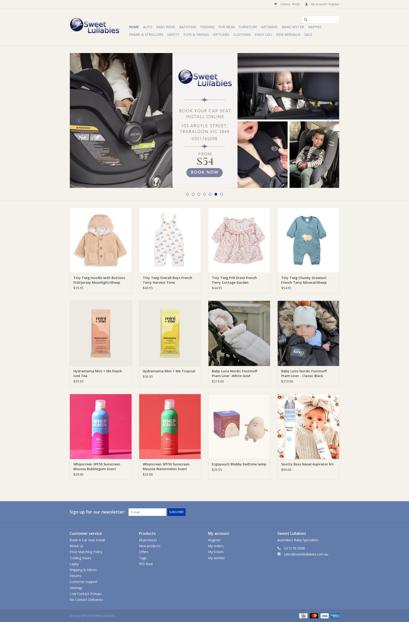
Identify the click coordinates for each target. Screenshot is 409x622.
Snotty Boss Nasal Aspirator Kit (307, 464)
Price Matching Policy (86, 552)
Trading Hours (80, 558)
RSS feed (146, 564)
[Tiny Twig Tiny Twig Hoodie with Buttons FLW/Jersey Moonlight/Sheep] (101, 240)
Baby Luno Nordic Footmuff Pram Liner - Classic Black (304, 373)
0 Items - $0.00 (290, 4)
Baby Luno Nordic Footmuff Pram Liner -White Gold (234, 373)
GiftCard (221, 34)
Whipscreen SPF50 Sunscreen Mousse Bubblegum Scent (96, 466)
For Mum (226, 27)
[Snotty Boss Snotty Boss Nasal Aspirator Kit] (308, 426)
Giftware (269, 27)
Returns (75, 575)
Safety (173, 34)
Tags (143, 558)
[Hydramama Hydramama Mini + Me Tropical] (170, 333)
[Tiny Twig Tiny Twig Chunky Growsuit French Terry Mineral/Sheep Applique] (308, 240)
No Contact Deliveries (86, 599)
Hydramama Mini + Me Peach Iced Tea (97, 373)
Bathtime (187, 27)
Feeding (207, 27)
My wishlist (216, 558)
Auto (147, 27)
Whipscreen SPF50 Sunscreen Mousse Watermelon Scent (166, 466)
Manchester (293, 27)
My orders (216, 546)
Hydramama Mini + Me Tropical (169, 371)
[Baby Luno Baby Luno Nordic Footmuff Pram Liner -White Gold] (239, 333)
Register (214, 540)
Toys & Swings (196, 34)
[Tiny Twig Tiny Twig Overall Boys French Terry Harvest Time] (170, 240)
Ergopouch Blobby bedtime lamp (239, 464)
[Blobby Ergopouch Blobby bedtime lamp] (239, 426)
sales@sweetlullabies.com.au (306, 554)
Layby (74, 564)
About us (76, 546)
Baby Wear (165, 27)
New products (149, 546)
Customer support (84, 581)
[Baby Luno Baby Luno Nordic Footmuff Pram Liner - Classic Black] (308, 333)
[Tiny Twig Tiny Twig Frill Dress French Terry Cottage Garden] (239, 240)
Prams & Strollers (146, 34)
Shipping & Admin (83, 570)
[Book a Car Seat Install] (204, 120)
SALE (308, 34)
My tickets (216, 552)
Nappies (315, 27)
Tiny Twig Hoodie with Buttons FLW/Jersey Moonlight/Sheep (99, 280)
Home (134, 27)
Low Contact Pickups (86, 593)
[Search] (304, 20)
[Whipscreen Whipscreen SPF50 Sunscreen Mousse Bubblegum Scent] (101, 426)
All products (148, 540)
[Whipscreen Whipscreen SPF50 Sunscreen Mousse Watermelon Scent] (170, 426)
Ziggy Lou (263, 34)
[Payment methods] (303, 615)
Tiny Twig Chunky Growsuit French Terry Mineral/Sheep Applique (304, 280)
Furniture (248, 27)
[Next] (330, 121)
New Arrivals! (288, 34)
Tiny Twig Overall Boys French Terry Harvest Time (167, 280)
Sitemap (76, 588)
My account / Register (324, 4)
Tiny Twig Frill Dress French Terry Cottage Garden (234, 280)
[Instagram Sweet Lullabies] (335, 512)
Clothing (241, 34)
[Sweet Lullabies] (99, 27)
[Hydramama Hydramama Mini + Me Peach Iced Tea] (101, 333)
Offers (143, 552)
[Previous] (79, 121)
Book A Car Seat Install (87, 540)
